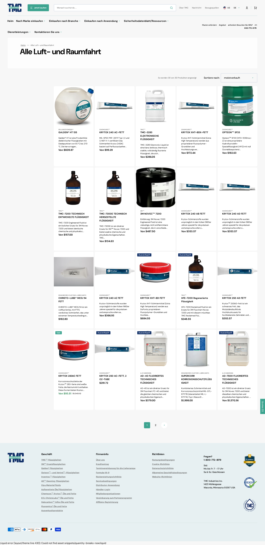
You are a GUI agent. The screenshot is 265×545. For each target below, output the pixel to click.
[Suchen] (172, 7)
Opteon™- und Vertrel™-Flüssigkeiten (60, 472)
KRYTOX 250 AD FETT (234, 298)
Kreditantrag (102, 464)
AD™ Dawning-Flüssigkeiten (55, 481)
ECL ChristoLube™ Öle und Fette (57, 498)
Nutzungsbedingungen (163, 460)
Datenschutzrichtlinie (163, 468)
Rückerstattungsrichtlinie (108, 476)
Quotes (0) (262, 406)
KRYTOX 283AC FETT (69, 375)
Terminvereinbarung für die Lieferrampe (115, 468)
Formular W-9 (102, 472)
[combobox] (115, 7)
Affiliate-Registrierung (107, 502)
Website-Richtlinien (162, 476)
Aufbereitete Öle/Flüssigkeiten (56, 489)
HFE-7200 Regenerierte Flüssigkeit (194, 300)
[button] (247, 7)
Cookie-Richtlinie (161, 464)
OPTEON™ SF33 (231, 132)
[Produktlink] (74, 126)
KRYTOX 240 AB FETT (193, 213)
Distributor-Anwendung (108, 485)
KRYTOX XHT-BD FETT (152, 298)
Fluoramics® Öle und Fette (54, 506)
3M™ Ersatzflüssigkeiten (53, 464)
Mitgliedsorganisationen (108, 493)
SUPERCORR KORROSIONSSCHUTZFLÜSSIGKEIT (196, 379)
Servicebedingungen (106, 481)
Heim (23, 45)
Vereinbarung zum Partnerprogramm (114, 498)
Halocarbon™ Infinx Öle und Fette (57, 502)
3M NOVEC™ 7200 (150, 213)
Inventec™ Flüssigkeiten (53, 476)
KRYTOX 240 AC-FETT (111, 132)
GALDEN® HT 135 (67, 132)
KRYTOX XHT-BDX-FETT (194, 132)
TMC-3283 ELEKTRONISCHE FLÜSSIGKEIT (149, 136)
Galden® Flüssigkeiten (52, 468)
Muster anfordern (209, 25)
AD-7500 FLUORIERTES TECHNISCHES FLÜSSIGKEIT (235, 379)
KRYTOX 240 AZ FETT (111, 298)
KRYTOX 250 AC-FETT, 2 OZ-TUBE (113, 377)
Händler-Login (103, 489)
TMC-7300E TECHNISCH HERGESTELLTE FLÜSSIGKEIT (113, 217)
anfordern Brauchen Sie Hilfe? (240, 25)
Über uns (100, 460)
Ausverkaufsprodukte (52, 510)
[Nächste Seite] (164, 425)
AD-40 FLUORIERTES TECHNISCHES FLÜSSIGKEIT (152, 379)
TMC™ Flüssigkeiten (51, 460)
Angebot (222, 25)
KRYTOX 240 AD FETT (234, 213)
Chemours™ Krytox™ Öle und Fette (58, 493)
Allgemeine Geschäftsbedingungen (169, 472)
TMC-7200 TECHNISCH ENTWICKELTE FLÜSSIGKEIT (73, 215)
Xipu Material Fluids (51, 485)
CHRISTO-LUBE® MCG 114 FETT (72, 300)
